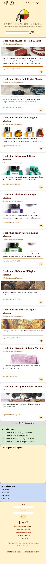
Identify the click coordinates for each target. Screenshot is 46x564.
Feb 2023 (5, 495)
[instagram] (26, 522)
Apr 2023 (5, 490)
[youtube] (23, 522)
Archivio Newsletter (23, 546)
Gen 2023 (5, 499)
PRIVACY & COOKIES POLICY (17, 543)
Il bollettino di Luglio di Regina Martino (23, 386)
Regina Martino (7, 69)
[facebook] (19, 522)
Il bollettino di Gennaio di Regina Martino (17, 442)
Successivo (29, 423)
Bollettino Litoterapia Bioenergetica (13, 44)
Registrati (31, 3)
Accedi (40, 3)
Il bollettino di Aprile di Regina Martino (23, 40)
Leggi (41, 72)
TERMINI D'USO (33, 543)
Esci (40, 6)
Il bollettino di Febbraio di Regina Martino (17, 439)
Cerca (32, 33)
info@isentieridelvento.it (23, 532)
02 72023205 (26, 529)
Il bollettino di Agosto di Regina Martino (23, 348)
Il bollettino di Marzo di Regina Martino (23, 79)
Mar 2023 (5, 492)
